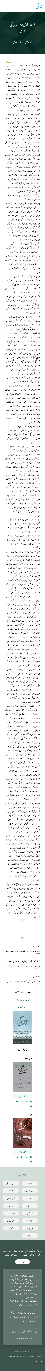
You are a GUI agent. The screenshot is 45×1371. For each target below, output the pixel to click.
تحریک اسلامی (11, 1198)
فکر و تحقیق (30, 1213)
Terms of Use (38, 1361)
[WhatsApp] (21, 1101)
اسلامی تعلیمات (29, 1190)
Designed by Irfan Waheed (34, 1356)
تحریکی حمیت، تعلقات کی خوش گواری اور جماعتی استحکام (24, 961)
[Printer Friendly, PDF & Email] (11, 61)
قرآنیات (30, 1205)
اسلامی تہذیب (30, 1228)
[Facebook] (30, 1101)
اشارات (30, 1183)
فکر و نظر (11, 1190)
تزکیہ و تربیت (11, 1220)
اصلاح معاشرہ (30, 1220)
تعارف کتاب (11, 1213)
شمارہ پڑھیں (22, 1096)
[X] (26, 1101)
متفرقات (30, 1235)
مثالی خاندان (36, 946)
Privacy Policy (21, 1356)
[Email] (30, 1106)
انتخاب (30, 1198)
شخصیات (11, 1228)
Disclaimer (12, 1356)
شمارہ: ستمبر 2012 (22, 1006)
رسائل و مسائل (11, 1183)
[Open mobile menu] (4, 6)
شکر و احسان (36, 976)
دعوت (11, 1205)
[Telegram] (17, 1101)
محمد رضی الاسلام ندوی (22, 41)
